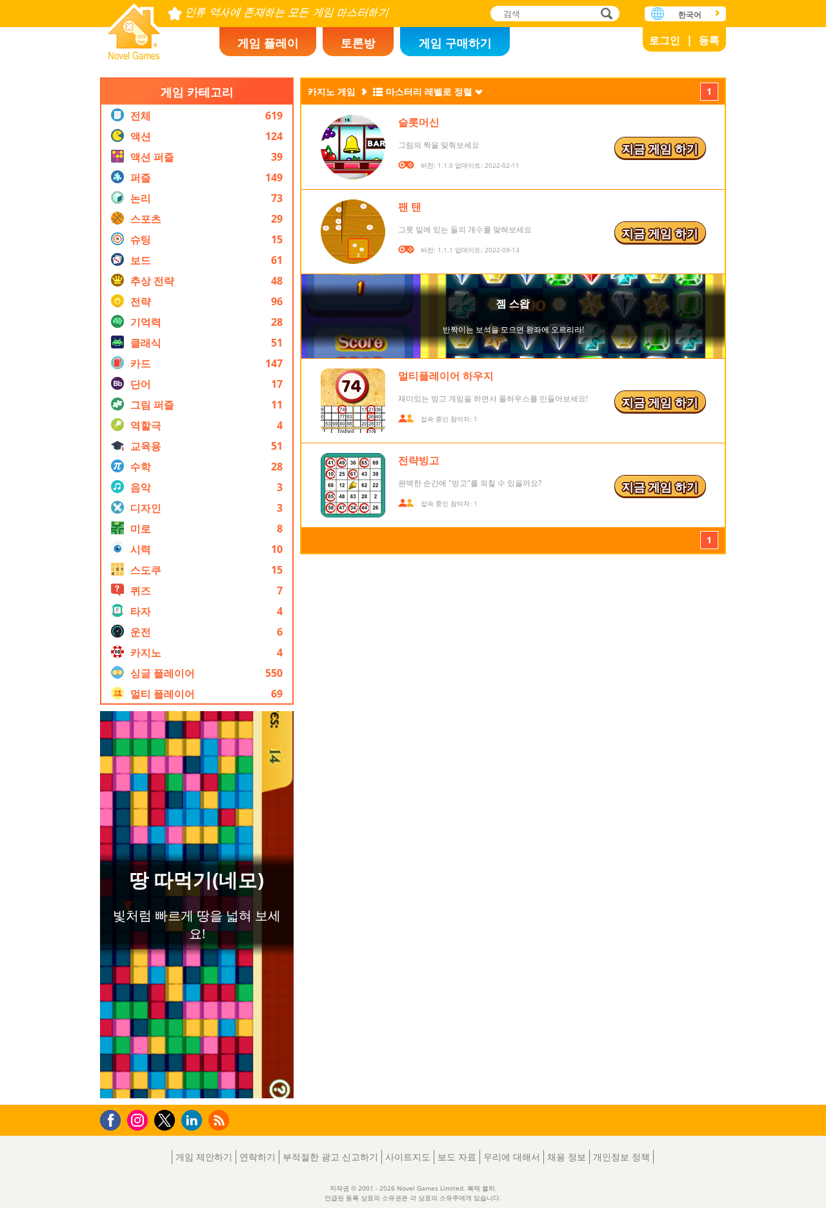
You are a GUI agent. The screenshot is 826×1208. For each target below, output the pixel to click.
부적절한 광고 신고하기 (330, 1157)
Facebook (114, 1118)
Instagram (139, 1119)
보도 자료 (457, 1157)
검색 (605, 14)
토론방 (358, 42)
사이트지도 (407, 1157)
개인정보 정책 (621, 1157)
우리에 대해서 (511, 1157)
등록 (709, 40)
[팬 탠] (353, 231)
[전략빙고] (353, 485)
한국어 (689, 14)
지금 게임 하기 (660, 148)
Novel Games (134, 27)
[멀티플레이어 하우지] (353, 400)
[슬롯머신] (353, 147)
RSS (220, 1119)
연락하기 (257, 1157)
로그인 (664, 40)
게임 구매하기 (455, 42)
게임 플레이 (268, 42)
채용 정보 (566, 1157)
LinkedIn (194, 1120)
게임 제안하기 (204, 1157)
